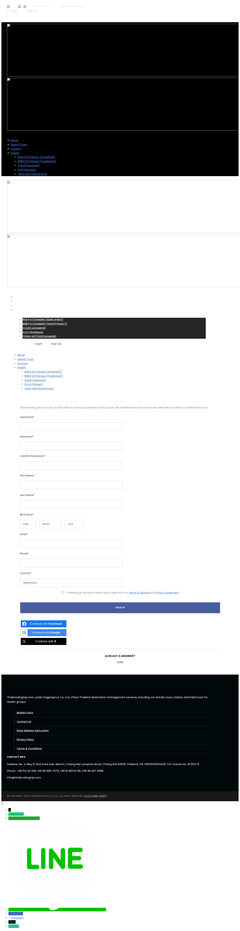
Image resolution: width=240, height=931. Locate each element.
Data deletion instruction (33, 730)
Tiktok (12, 922)
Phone (15, 926)
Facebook (17, 913)
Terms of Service (139, 592)
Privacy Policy (25, 739)
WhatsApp (17, 814)
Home (14, 140)
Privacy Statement (167, 592)
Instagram (17, 918)
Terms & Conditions (29, 748)
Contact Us (24, 721)
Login (120, 661)
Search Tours (19, 144)
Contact (16, 149)
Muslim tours (25, 712)
